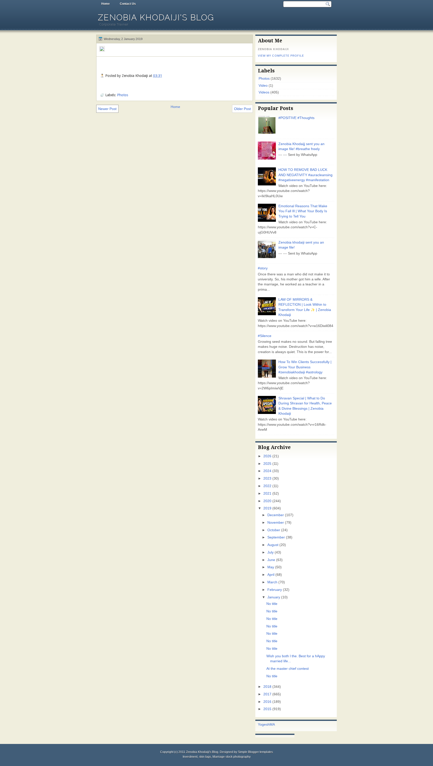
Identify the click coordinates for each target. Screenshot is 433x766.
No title (271, 604)
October (273, 530)
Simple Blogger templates (255, 752)
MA (272, 724)
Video (263, 85)
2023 (267, 478)
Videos (264, 92)
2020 (267, 501)
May (270, 567)
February (274, 590)
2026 (267, 456)
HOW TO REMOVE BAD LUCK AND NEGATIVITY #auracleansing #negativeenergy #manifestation (305, 175)
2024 (267, 471)
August (272, 545)
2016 (267, 702)
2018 (267, 687)
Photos (122, 95)
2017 (267, 694)
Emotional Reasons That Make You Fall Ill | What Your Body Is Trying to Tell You (302, 211)
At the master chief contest (287, 669)
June (271, 560)
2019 (267, 508)
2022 (267, 486)
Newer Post (107, 109)
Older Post (242, 109)
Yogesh (264, 724)
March (272, 582)
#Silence (264, 336)
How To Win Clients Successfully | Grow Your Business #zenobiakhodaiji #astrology (305, 367)
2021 (267, 493)
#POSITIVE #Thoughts (296, 118)
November (275, 522)
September (276, 537)
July (270, 552)
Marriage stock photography (231, 756)
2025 (267, 464)
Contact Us (128, 4)
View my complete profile (281, 55)
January (273, 597)
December (275, 515)
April (270, 575)
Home (105, 4)
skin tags (205, 756)
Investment (190, 756)
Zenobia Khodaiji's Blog (156, 17)
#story (263, 268)
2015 (267, 709)
